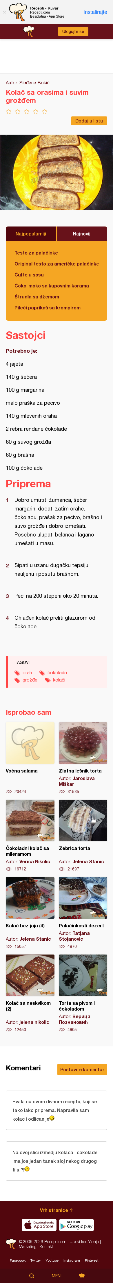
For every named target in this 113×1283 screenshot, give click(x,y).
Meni (56, 1275)
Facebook (17, 1260)
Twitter (35, 1260)
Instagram (71, 1260)
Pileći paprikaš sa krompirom (47, 307)
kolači (59, 679)
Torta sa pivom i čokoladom (83, 994)
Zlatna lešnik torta (83, 758)
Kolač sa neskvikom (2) (30, 994)
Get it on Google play (76, 1225)
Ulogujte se (73, 31)
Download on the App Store (39, 1225)
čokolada (57, 672)
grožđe (30, 679)
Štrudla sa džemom (36, 296)
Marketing (28, 1246)
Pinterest (92, 1260)
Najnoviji (82, 233)
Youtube (52, 1260)
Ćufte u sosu (29, 274)
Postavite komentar (82, 1069)
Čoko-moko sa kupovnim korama (51, 285)
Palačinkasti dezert (83, 913)
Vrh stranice (54, 1210)
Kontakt (46, 1246)
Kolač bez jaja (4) (30, 913)
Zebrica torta (83, 836)
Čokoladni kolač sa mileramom (30, 836)
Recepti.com (11, 1244)
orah (27, 672)
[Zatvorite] (4, 12)
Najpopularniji (31, 233)
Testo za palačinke (36, 252)
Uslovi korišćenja (84, 1241)
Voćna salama (30, 758)
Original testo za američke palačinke (56, 263)
